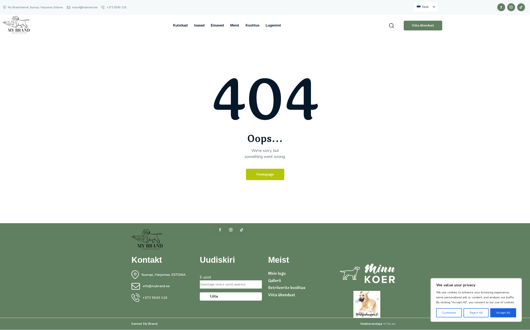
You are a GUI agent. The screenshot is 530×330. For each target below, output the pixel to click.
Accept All (503, 313)
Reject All (476, 313)
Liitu (214, 296)
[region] (476, 300)
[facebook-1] (501, 7)
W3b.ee (389, 324)
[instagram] (511, 7)
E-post (205, 277)
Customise (449, 313)
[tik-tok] (521, 7)
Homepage (265, 174)
